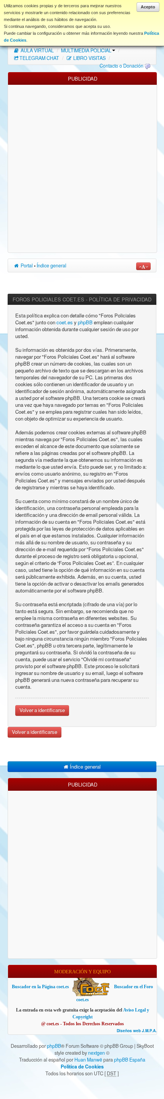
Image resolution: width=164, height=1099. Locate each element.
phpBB (85, 322)
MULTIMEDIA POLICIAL (86, 50)
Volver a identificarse (42, 710)
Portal (26, 265)
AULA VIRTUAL (36, 50)
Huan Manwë (88, 1059)
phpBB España (129, 1059)
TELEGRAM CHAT (39, 58)
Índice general (51, 265)
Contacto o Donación (121, 65)
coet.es (64, 322)
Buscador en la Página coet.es (40, 986)
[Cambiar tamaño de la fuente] (143, 266)
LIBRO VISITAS (89, 58)
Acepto (148, 7)
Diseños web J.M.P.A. (137, 1031)
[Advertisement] (82, 167)
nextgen (96, 1052)
